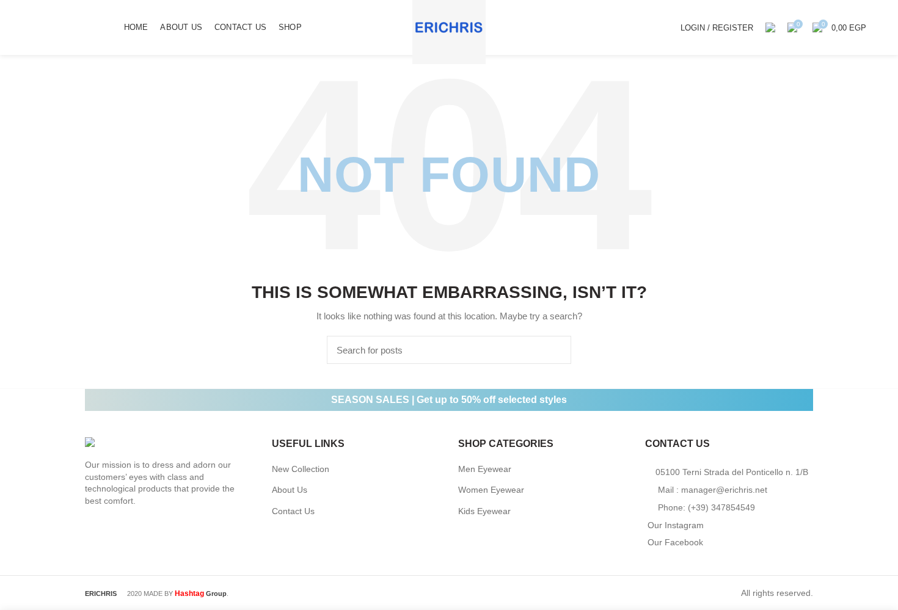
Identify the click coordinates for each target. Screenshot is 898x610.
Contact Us (293, 511)
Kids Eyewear (484, 511)
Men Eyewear (484, 469)
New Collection (300, 469)
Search (554, 350)
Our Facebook (675, 542)
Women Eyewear (491, 490)
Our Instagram (676, 525)
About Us (289, 490)
